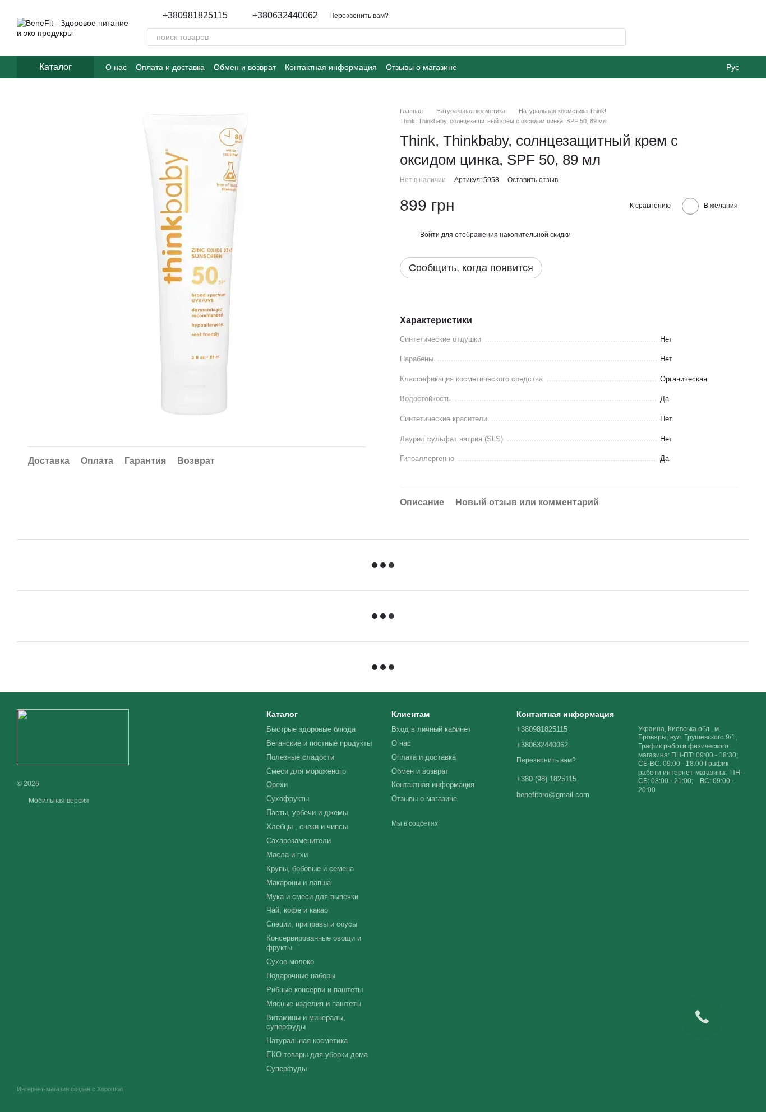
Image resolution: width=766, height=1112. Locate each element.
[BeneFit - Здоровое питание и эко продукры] (73, 737)
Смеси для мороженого (306, 771)
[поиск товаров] (617, 37)
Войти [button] (430, 235)
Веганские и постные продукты (319, 743)
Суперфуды (286, 1068)
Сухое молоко (290, 961)
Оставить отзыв (532, 180)
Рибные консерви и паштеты (314, 989)
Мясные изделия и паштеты (313, 1003)
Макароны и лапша (298, 882)
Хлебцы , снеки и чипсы (307, 826)
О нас (116, 67)
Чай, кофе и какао (297, 910)
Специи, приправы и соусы (311, 924)
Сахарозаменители (298, 840)
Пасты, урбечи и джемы (307, 812)
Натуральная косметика (307, 1040)
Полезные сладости (300, 757)
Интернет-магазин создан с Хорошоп (70, 1089)
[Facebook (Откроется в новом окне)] (486, 67)
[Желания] (682, 28)
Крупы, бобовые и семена (310, 868)
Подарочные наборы (300, 975)
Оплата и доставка (170, 67)
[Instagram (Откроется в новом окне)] (472, 67)
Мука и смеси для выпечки (312, 896)
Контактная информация (331, 67)
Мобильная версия (58, 800)
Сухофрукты (287, 798)
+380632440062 (285, 15)
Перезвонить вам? (359, 16)
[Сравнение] (711, 28)
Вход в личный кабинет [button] (431, 729)
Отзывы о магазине (421, 67)
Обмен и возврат (245, 67)
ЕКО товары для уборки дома (317, 1054)
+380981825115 (195, 15)
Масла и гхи (287, 854)
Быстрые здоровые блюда (311, 729)
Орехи (277, 784)
